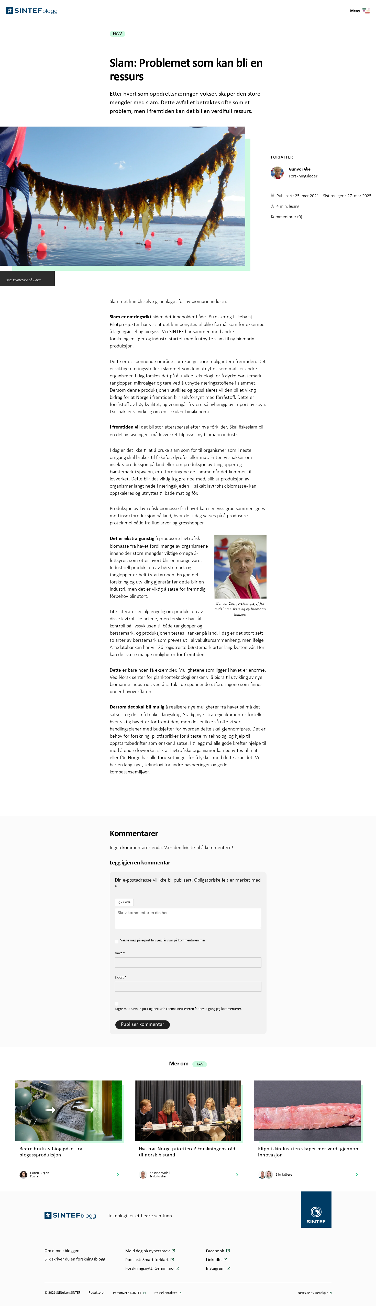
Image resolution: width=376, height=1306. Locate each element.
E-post (120, 977)
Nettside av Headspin (313, 1293)
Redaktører (97, 1293)
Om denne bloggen (62, 1250)
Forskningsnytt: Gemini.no (150, 1268)
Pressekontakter (166, 1293)
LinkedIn (214, 1259)
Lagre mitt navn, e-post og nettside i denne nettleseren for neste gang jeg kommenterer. (178, 1009)
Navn (120, 953)
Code (126, 902)
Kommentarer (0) (286, 216)
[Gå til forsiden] (70, 1215)
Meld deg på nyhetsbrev (148, 1251)
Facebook (215, 1251)
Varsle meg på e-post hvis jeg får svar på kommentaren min (162, 940)
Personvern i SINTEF (127, 1293)
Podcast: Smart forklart (147, 1259)
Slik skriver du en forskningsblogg (75, 1259)
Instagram (216, 1268)
